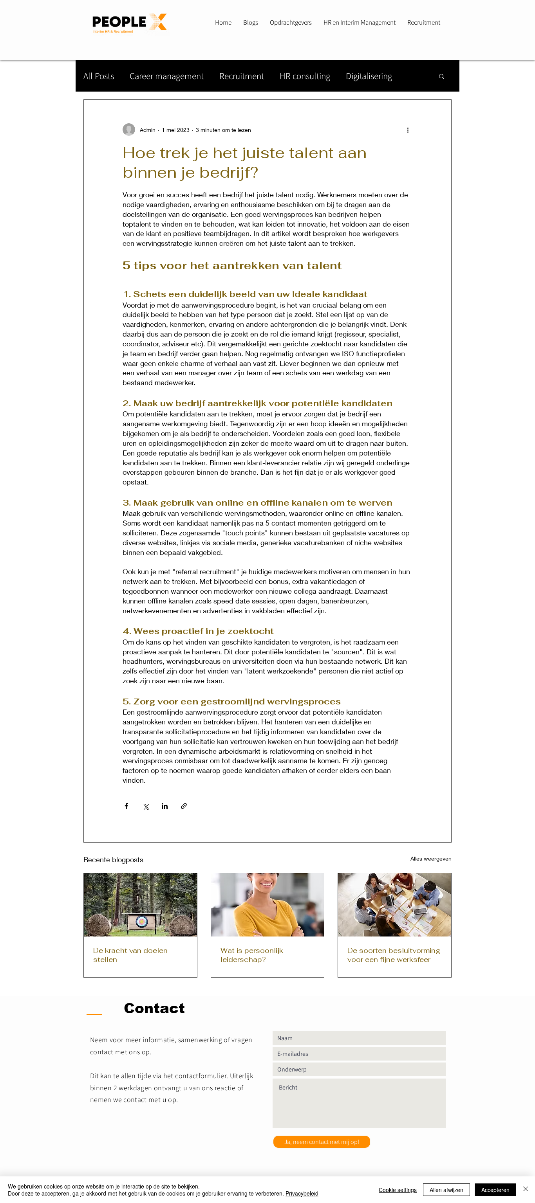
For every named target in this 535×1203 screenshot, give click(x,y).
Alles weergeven (431, 858)
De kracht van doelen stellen (130, 955)
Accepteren (495, 1190)
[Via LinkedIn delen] (164, 806)
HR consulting (305, 76)
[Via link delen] (184, 806)
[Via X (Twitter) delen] (145, 806)
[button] (441, 76)
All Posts (98, 76)
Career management (167, 76)
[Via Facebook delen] (126, 806)
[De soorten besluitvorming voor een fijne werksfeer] (394, 904)
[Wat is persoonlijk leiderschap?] (267, 904)
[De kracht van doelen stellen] (140, 904)
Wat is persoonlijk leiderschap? (252, 955)
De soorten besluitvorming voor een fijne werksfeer (393, 955)
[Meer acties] (407, 129)
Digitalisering (369, 76)
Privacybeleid (302, 1193)
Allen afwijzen (446, 1190)
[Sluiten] (525, 1190)
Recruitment (241, 76)
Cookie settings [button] (398, 1190)
